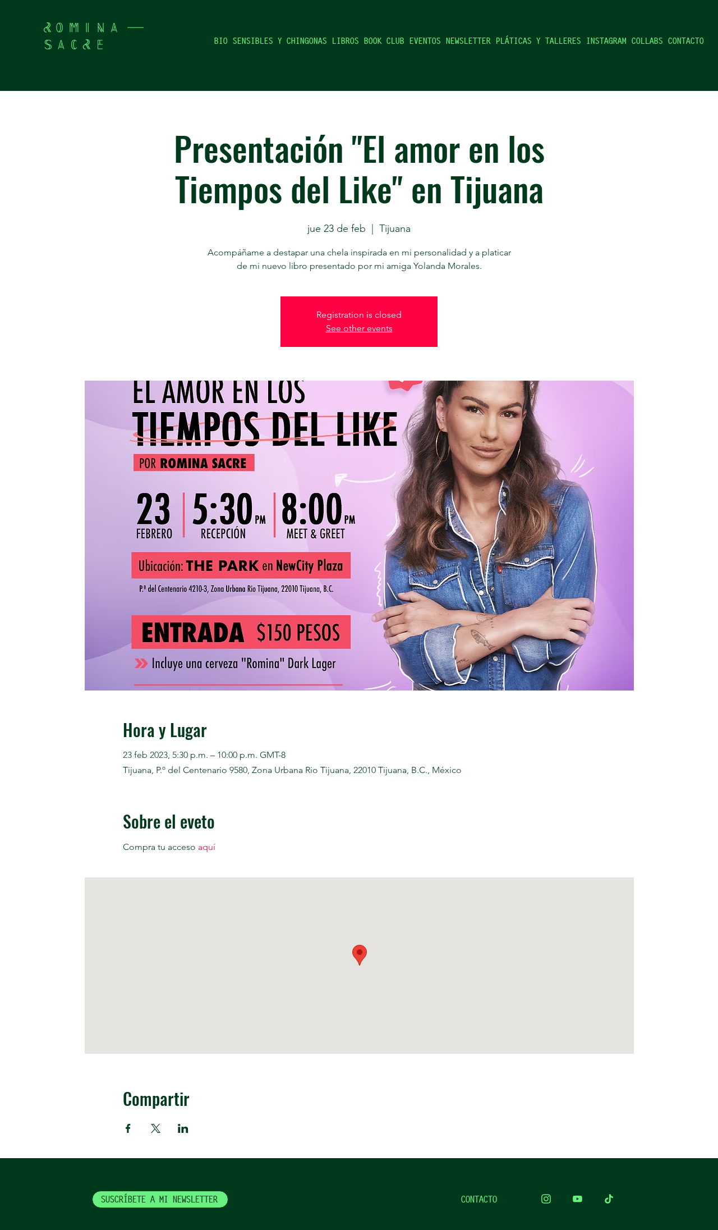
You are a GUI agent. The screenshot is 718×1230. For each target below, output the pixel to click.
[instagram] (545, 1198)
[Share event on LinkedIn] (183, 1128)
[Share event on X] (155, 1128)
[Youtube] (577, 1198)
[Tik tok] (608, 1198)
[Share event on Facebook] (128, 1128)
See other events (359, 328)
